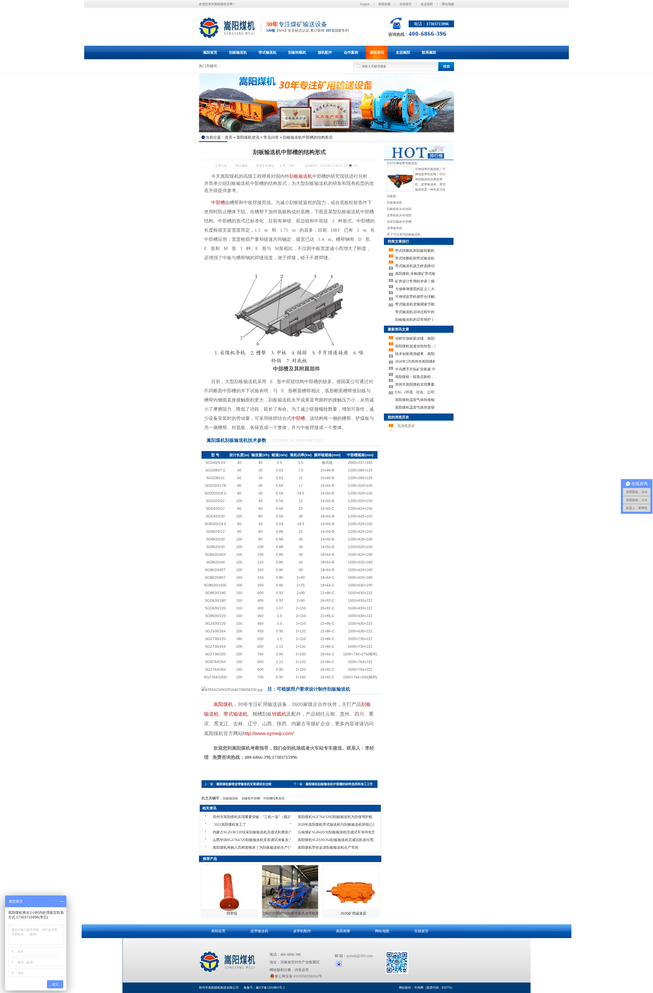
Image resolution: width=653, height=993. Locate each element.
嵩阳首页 (218, 931)
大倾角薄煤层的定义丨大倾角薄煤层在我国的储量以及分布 (415, 289)
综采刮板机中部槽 (399, 221)
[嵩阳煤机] (227, 28)
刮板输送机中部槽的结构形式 (308, 137)
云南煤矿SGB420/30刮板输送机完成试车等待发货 (315, 832)
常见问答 (271, 137)
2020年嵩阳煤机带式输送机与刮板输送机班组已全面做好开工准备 (315, 824)
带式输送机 (235, 714)
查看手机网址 (265, 166)
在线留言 (405, 4)
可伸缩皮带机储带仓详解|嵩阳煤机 (415, 297)
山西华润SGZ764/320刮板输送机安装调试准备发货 (230, 840)
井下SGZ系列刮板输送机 (404, 234)
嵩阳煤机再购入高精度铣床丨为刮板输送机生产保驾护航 (230, 847)
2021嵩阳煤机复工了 (230, 824)
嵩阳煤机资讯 (247, 137)
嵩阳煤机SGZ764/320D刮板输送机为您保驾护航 (315, 817)
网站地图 (448, 4)
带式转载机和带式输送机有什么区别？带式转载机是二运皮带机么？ (415, 258)
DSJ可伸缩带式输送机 (402, 163)
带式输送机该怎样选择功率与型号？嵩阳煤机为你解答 (415, 266)
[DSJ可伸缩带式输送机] (400, 190)
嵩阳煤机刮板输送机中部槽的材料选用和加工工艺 (339, 784)
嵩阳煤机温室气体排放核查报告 (415, 400)
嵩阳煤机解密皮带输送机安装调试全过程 (243, 784)
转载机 (279, 714)
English (364, 4)
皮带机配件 (302, 931)
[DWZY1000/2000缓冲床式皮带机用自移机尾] (290, 891)
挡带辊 (232, 913)
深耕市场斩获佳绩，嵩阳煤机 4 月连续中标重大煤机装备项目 (415, 338)
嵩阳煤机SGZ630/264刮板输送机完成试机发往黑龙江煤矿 (315, 840)
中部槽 (298, 418)
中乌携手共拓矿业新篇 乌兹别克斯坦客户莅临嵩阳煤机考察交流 (415, 369)
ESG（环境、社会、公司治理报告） (415, 392)
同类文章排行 (398, 241)
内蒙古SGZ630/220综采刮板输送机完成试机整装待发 (230, 832)
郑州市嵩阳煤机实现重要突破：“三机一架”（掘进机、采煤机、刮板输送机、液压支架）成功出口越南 (230, 817)
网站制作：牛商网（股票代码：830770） (426, 987)
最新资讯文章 (398, 329)
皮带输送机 (394, 228)
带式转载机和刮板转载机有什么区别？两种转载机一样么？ (415, 251)
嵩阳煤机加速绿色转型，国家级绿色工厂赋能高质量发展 (415, 346)
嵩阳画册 (384, 4)
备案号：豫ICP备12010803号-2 (264, 987)
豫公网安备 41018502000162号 (298, 976)
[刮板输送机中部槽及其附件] (289, 372)
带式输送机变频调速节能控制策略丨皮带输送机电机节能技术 (415, 304)
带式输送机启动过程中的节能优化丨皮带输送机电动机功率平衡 (415, 312)
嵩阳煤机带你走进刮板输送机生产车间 (315, 847)
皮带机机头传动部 (399, 215)
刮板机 (391, 196)
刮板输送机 (300, 176)
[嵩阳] (228, 962)
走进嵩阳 (427, 4)
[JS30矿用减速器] (350, 891)
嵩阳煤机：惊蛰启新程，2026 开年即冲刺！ (415, 377)
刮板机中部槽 (251, 798)
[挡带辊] (229, 891)
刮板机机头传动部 (399, 209)
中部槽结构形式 (274, 798)
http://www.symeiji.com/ (268, 733)
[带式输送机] (326, 103)
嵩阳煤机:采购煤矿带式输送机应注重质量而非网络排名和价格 (415, 274)
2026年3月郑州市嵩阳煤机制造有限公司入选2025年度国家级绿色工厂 (415, 361)
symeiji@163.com (359, 956)
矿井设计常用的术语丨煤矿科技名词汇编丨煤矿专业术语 (415, 281)
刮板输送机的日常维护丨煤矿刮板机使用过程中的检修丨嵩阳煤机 (415, 320)
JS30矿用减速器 (353, 913)
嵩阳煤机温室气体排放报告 (415, 407)
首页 (228, 137)
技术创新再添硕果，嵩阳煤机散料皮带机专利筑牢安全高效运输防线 (415, 354)
